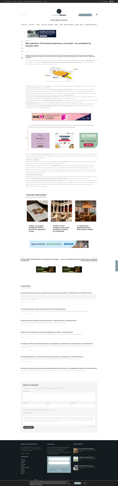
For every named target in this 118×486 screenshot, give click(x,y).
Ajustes (84, 483)
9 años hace (22, 302)
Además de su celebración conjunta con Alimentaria (39, 86)
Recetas (82, 24)
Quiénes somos (8, 1)
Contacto (45, 1)
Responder (32, 302)
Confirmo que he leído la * (58, 465)
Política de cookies (27, 1)
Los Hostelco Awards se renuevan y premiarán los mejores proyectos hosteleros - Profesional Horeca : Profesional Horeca (56, 293)
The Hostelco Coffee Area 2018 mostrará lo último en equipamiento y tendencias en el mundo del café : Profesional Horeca (57, 343)
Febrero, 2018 (28, 51)
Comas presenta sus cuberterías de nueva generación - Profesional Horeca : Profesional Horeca (48, 320)
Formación (50, 24)
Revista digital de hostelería (59, 20)
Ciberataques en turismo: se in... (86, 465)
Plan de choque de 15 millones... (86, 448)
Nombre (25, 403)
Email (48, 403)
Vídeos (61, 24)
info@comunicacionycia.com (69, 420)
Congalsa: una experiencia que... (86, 457)
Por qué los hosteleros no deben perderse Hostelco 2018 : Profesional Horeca (43, 309)
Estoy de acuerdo (28, 412)
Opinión (77, 24)
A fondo (38, 24)
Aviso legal (20, 1)
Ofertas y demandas (68, 24)
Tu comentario (26, 391)
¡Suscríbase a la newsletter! (85, 15)
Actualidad (31, 24)
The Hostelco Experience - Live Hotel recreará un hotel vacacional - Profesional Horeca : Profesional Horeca (52, 356)
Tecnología (44, 24)
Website (73, 403)
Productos (24, 24)
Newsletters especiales (91, 24)
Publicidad (14, 1)
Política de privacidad (37, 1)
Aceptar (77, 483)
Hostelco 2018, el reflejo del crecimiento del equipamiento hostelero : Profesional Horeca (47, 332)
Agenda (56, 24)
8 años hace (22, 361)
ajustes (40, 484)
